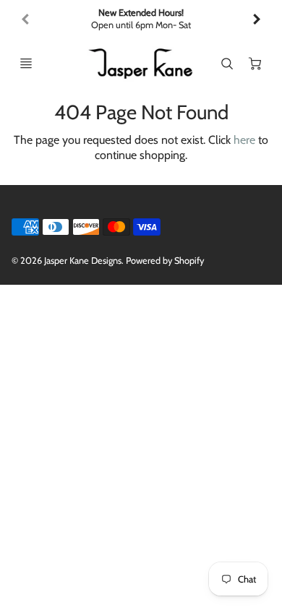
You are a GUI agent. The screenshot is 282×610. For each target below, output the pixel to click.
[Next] (256, 19)
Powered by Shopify (165, 260)
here (244, 140)
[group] (141, 19)
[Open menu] (26, 63)
